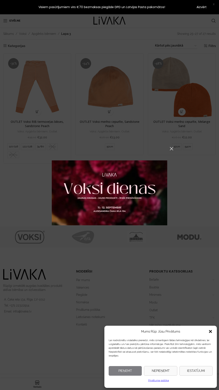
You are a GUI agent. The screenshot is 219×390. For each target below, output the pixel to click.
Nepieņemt (161, 371)
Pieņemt (125, 371)
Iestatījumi (196, 371)
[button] (210, 331)
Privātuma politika (158, 380)
